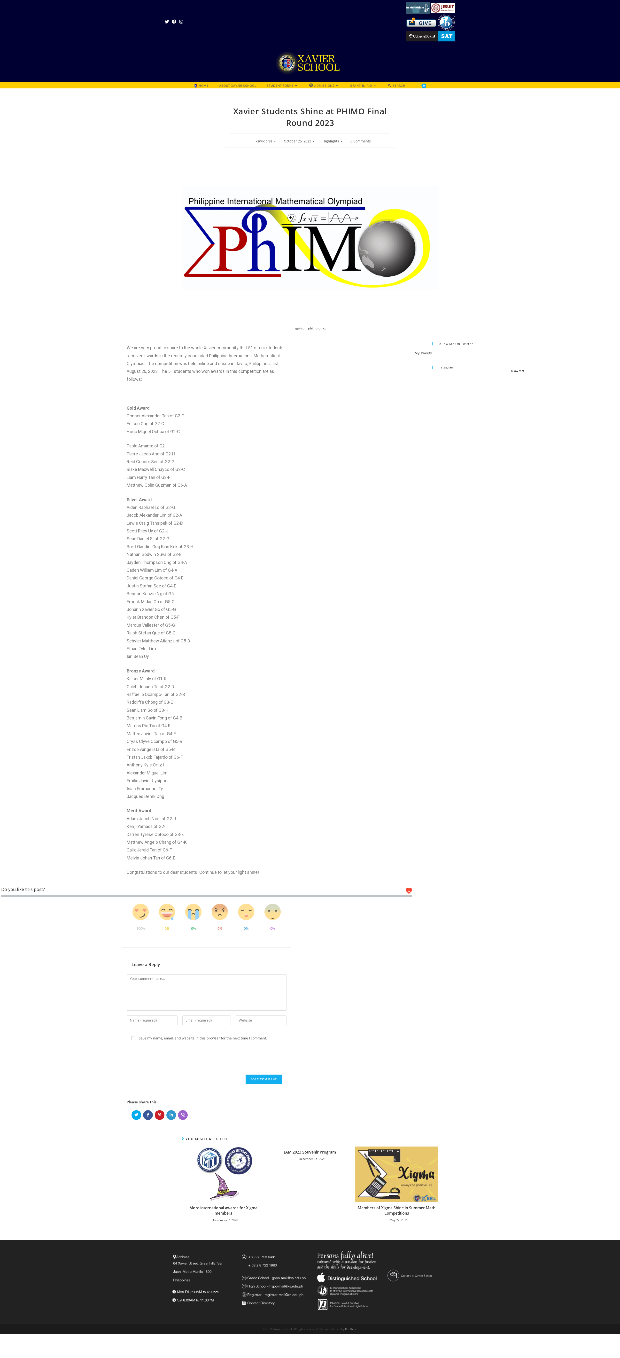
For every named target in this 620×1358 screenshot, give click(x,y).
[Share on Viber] (183, 1115)
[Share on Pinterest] (159, 1115)
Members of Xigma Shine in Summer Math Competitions (396, 1210)
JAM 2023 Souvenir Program (310, 1152)
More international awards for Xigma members (223, 1210)
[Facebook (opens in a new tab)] (174, 21)
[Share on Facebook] (148, 1115)
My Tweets (423, 353)
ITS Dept (350, 1329)
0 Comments (360, 141)
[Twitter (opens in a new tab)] (167, 21)
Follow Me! (517, 371)
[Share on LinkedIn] (171, 1115)
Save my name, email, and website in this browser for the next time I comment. (203, 1038)
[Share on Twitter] (136, 1115)
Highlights (331, 141)
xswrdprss (264, 141)
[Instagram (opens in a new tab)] (181, 21)
